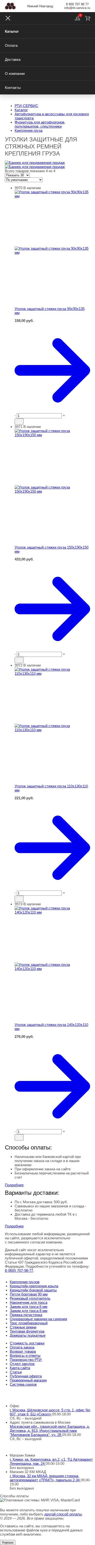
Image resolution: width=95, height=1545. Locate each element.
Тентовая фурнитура (27, 1331)
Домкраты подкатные (28, 1335)
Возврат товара (23, 1351)
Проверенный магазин (28, 1380)
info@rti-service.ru (77, 8)
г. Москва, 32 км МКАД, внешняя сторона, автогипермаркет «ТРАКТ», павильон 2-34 (45, 1478)
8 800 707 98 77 (77, 4)
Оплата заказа (22, 1347)
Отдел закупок (22, 1364)
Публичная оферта (26, 1376)
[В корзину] (52, 325)
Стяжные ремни (23, 1327)
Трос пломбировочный (29, 1323)
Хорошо (7, 1542)
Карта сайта (20, 1368)
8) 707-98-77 (19, 1270)
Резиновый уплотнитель (30, 1298)
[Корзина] (87, 18)
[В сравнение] (19, 421)
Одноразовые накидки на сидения (38, 1319)
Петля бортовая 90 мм (29, 1294)
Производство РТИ (26, 1360)
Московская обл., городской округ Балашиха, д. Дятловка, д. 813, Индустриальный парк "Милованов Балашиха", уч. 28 (50, 1430)
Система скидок (23, 1384)
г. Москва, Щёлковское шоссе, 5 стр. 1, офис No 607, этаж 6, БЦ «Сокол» (50, 1412)
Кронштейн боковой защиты (33, 1290)
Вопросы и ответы (25, 1355)
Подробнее (14, 1185)
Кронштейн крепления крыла (34, 1286)
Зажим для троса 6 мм (28, 1306)
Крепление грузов (24, 1282)
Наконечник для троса (28, 1302)
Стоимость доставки (27, 1343)
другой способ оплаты (63, 1514)
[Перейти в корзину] (52, 370)
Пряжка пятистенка (26, 1315)
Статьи (16, 1372)
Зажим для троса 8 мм (28, 1311)
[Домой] (10, 6)
